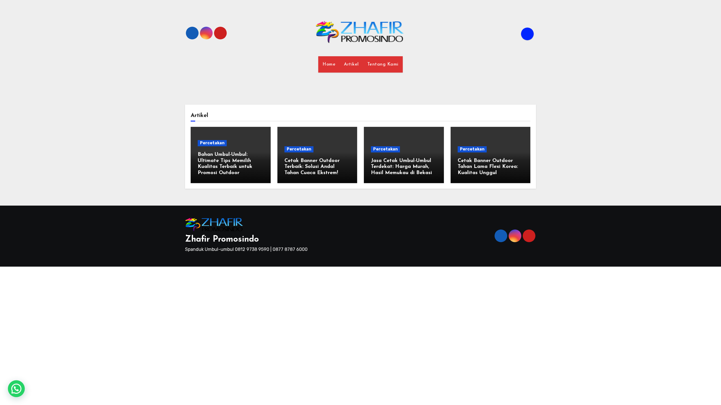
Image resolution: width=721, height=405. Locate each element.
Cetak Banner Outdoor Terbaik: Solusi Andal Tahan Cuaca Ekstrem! (312, 167)
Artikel (351, 64)
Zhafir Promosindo (222, 239)
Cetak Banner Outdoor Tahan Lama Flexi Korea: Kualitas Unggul (488, 167)
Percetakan (212, 143)
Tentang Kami (383, 64)
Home (328, 64)
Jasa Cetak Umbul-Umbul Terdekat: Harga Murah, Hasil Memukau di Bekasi (401, 167)
